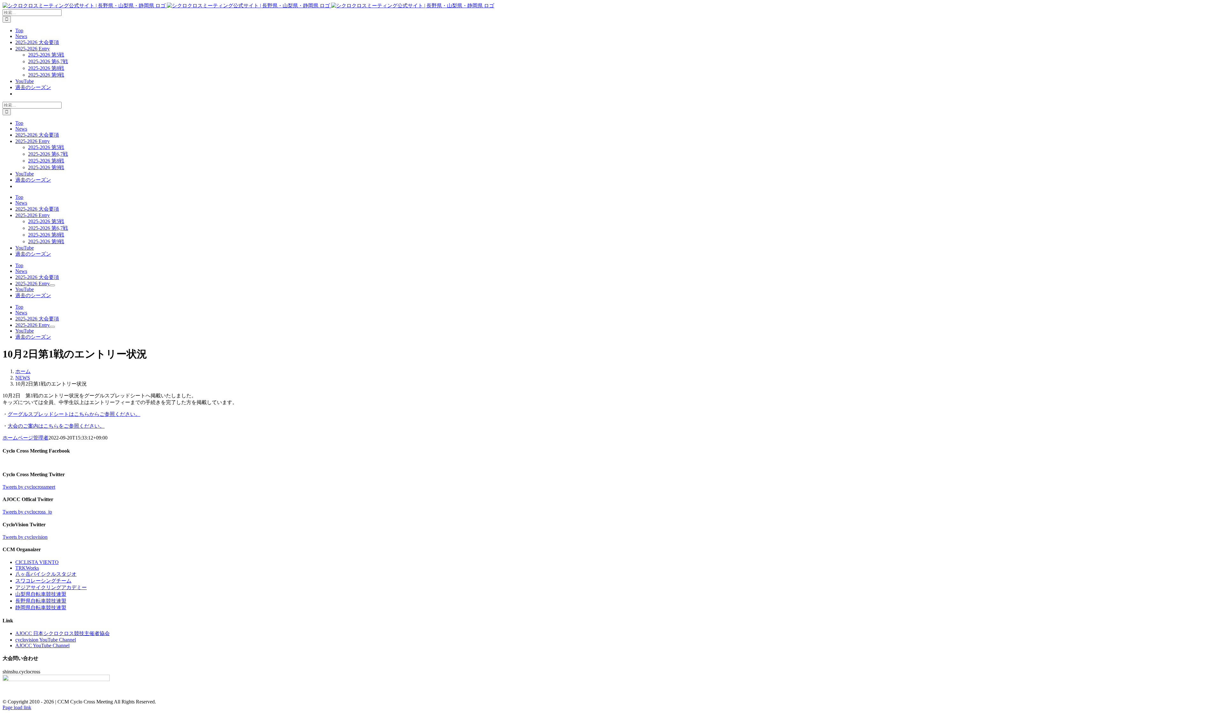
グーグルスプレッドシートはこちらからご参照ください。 (74, 414)
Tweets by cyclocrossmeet (29, 487)
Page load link (17, 707)
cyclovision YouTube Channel (45, 639)
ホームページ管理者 (25, 437)
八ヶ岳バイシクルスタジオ (46, 574)
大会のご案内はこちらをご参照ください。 (56, 426)
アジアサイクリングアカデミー (51, 587)
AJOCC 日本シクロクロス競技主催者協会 (62, 633)
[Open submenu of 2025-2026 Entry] (52, 285)
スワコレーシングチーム (43, 580)
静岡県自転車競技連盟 (40, 607)
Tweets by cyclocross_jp (27, 511)
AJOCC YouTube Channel (42, 645)
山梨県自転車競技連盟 (40, 594)
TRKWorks (27, 568)
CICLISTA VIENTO (37, 562)
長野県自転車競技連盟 (40, 601)
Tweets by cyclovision (25, 537)
